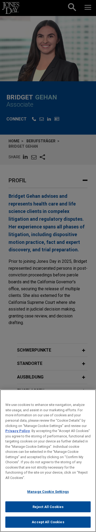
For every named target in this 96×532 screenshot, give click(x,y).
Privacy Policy (17, 431)
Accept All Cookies (48, 522)
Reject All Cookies (48, 507)
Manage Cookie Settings (48, 492)
